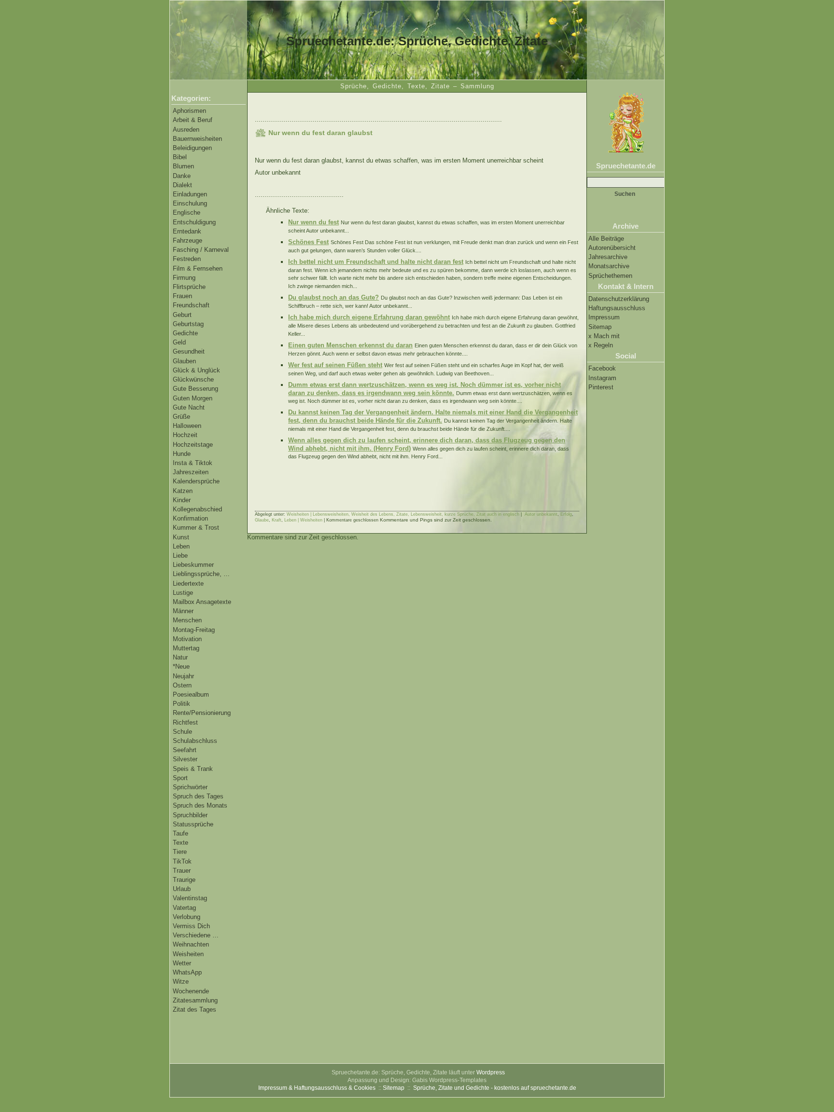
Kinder (182, 500)
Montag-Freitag (194, 629)
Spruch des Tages (198, 796)
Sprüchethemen (610, 275)
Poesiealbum (191, 694)
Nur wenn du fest (313, 222)
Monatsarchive (608, 266)
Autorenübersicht (612, 247)
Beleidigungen (192, 147)
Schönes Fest (308, 242)
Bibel (180, 157)
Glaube (262, 520)
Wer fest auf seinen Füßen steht (335, 365)
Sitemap (600, 326)
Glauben (184, 361)
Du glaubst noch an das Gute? (333, 297)
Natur (180, 657)
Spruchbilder (190, 815)
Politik (181, 703)
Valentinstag (190, 898)
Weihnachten (191, 944)
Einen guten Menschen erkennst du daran (350, 345)
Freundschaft (191, 305)
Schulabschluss (195, 740)
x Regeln (600, 345)
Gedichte (185, 333)
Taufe (180, 833)
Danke (182, 175)
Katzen (183, 490)
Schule (182, 731)
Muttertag (186, 648)
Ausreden (186, 129)
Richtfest (185, 722)
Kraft (276, 520)
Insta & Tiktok (192, 463)
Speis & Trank (193, 768)
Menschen (187, 620)
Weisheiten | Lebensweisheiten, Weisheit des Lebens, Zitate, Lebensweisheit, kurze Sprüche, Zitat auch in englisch (403, 514)
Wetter (182, 963)
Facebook (602, 368)
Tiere (180, 851)
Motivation (187, 639)
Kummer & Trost (196, 527)
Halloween (187, 425)
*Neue (181, 666)
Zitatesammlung (195, 1000)
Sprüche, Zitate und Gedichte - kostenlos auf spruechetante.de (494, 1088)
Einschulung (190, 203)
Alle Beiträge (606, 238)
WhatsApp (187, 972)
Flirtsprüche (189, 286)
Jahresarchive (607, 257)
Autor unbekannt (541, 514)
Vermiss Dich (191, 926)
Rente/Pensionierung (202, 712)
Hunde (182, 453)
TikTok (182, 861)
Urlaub (182, 888)
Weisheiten (188, 954)
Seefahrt (184, 750)
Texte (180, 842)
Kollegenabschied (197, 509)
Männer (183, 611)
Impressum (604, 317)
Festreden (187, 258)
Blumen (183, 166)
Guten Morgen (192, 398)
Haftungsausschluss (616, 308)
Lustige (183, 592)
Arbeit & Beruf (192, 120)
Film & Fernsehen (197, 268)
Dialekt (182, 185)
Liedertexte (188, 583)
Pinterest (600, 387)
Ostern (182, 685)
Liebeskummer (193, 564)
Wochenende (191, 991)
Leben (181, 546)
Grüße (181, 416)
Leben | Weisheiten (303, 520)
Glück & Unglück (196, 370)
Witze (181, 981)
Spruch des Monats (200, 805)
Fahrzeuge (187, 240)
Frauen (182, 296)
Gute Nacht (189, 407)
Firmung (184, 277)
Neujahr (183, 676)
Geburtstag (188, 324)
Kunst (181, 537)
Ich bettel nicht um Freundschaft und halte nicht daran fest (375, 261)
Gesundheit (189, 351)
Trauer (182, 870)
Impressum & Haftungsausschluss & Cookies (316, 1088)
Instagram (602, 378)
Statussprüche (193, 824)
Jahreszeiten (190, 472)
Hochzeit (185, 435)
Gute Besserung (195, 388)
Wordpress (490, 1072)
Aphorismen (189, 110)
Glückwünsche (193, 379)
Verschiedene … (196, 935)
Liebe (180, 555)
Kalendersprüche (196, 481)
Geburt (182, 314)
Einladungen (190, 194)
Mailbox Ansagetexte (202, 601)
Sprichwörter (190, 787)
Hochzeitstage (193, 444)
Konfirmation (190, 518)
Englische (186, 212)
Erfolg (566, 514)
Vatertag (184, 907)
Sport (180, 778)
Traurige (184, 879)
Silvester (185, 759)
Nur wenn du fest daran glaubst (320, 133)
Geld (179, 342)
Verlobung (186, 916)
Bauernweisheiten (197, 138)
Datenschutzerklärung (618, 298)
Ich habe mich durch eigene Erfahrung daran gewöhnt (369, 317)
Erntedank (187, 231)
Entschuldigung (194, 222)
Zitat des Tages (194, 1009)
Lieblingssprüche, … (201, 573)
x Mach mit (604, 336)
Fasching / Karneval (201, 249)
